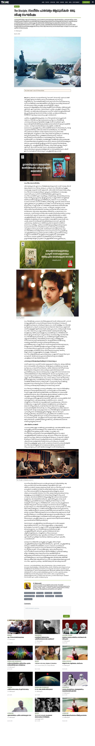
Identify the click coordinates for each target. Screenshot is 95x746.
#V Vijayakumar (28, 599)
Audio (43, 2)
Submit (66, 616)
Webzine (62, 2)
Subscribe (86, 2)
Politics (47, 2)
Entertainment (76, 2)
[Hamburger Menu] (92, 2)
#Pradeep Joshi (39, 596)
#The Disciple (59, 596)
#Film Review (40, 593)
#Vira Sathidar (48, 593)
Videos (57, 2)
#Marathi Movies (50, 596)
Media (70, 2)
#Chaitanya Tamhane (30, 593)
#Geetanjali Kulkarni (29, 596)
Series (66, 2)
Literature (52, 2)
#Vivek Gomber (57, 593)
